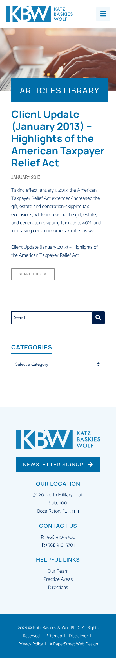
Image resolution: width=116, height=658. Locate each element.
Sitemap (54, 636)
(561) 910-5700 (60, 537)
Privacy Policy (30, 644)
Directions (58, 587)
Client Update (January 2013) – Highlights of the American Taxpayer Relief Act (54, 251)
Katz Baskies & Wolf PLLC (56, 628)
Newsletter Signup (54, 464)
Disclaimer (78, 636)
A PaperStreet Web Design (74, 644)
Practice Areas (58, 579)
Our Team (58, 571)
